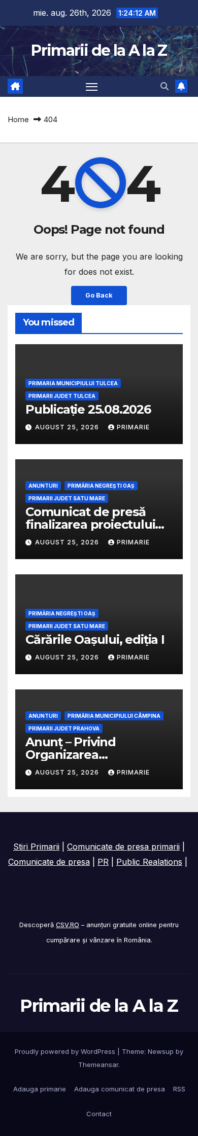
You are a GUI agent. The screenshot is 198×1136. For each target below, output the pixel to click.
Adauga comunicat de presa (119, 1089)
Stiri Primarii (36, 846)
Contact (99, 1114)
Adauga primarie (39, 1089)
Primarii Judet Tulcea (61, 396)
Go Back (99, 295)
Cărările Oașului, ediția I (94, 639)
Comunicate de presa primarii (123, 846)
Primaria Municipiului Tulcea (73, 383)
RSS (179, 1089)
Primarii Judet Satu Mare (66, 498)
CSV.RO (67, 925)
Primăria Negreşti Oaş (101, 486)
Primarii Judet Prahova (64, 728)
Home (18, 119)
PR (103, 862)
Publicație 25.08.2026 (88, 409)
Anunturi (43, 486)
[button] (164, 86)
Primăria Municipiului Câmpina (114, 716)
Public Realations (149, 862)
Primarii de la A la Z (99, 50)
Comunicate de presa (49, 862)
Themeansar (98, 1064)
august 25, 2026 (68, 427)
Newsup (161, 1051)
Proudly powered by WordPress (66, 1051)
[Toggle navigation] (92, 87)
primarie (133, 427)
